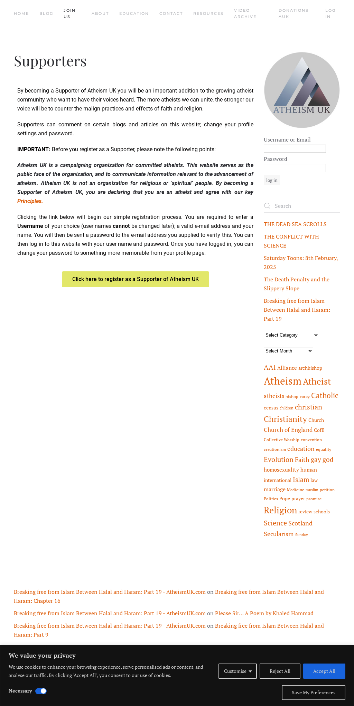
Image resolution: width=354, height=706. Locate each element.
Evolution (279, 459)
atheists (274, 396)
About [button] (100, 13)
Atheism (282, 380)
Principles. (30, 201)
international (277, 480)
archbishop (310, 368)
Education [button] (134, 13)
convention (311, 440)
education (301, 448)
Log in (330, 13)
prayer (298, 498)
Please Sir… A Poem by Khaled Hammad (264, 613)
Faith (302, 459)
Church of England (288, 430)
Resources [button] (208, 13)
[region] (177, 675)
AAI (270, 367)
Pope (284, 498)
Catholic (324, 395)
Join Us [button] (70, 13)
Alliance (287, 368)
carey (305, 396)
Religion (280, 510)
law (314, 480)
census (271, 408)
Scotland (300, 523)
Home (21, 13)
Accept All (324, 671)
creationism (275, 449)
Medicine (295, 490)
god (328, 459)
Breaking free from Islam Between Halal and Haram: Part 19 (297, 309)
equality (323, 449)
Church (316, 420)
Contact (171, 13)
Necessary (20, 690)
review (305, 512)
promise (314, 499)
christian (308, 407)
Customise (235, 671)
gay (316, 459)
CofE (319, 430)
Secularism (279, 534)
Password (275, 159)
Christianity (285, 419)
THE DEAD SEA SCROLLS (295, 224)
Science (275, 523)
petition (327, 490)
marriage (275, 489)
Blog (46, 13)
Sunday (301, 534)
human (308, 469)
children (287, 408)
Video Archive (245, 13)
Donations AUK (294, 13)
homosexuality (281, 469)
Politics (271, 499)
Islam (301, 479)
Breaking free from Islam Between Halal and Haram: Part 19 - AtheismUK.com (110, 592)
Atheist (317, 381)
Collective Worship (281, 440)
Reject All (280, 671)
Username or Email (287, 139)
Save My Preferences (313, 692)
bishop (292, 396)
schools (322, 512)
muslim (312, 489)
